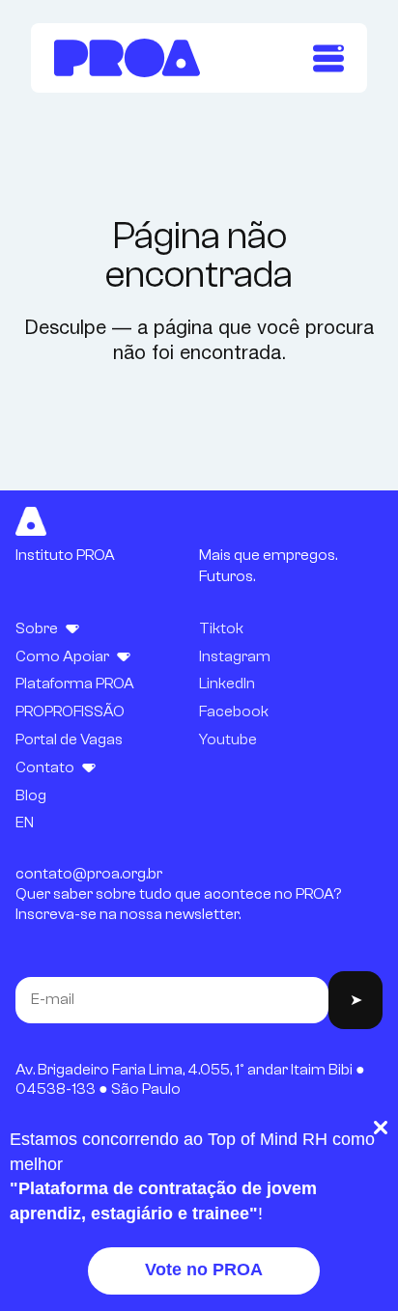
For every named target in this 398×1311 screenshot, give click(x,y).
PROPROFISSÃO (70, 711)
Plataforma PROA (74, 683)
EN (24, 822)
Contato (44, 767)
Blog (30, 795)
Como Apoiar (62, 656)
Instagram (234, 656)
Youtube (228, 739)
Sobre (36, 628)
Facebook (234, 711)
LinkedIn (227, 683)
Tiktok (221, 628)
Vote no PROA (204, 1269)
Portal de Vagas (69, 739)
